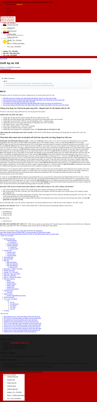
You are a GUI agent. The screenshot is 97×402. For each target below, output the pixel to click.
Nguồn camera (11, 284)
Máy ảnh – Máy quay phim (11, 53)
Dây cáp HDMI (8, 259)
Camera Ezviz (11, 252)
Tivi (8, 300)
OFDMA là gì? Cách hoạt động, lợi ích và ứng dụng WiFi (21, 321)
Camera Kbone (11, 255)
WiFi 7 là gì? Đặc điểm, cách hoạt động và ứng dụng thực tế (22, 323)
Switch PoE (10, 287)
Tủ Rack (6, 310)
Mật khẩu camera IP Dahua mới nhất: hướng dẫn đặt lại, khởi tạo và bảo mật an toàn (29, 98)
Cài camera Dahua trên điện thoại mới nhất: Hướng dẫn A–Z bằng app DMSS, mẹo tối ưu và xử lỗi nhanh (36, 105)
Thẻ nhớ (9, 292)
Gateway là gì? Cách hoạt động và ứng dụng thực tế (20, 331)
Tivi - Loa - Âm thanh (10, 299)
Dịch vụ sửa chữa (3, 58)
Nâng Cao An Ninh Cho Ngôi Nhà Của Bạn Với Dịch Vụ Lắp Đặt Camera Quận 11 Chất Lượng (29, 234)
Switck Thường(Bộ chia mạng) (16, 295)
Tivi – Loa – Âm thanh (14, 46)
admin (18, 67)
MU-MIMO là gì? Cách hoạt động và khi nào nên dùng (20, 320)
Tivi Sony (13, 307)
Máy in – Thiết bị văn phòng (15, 43)
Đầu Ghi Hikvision (12, 264)
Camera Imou (11, 254)
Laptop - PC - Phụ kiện (11, 272)
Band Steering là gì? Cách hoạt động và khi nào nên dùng (22, 316)
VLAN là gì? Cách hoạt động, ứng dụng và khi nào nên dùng (22, 328)
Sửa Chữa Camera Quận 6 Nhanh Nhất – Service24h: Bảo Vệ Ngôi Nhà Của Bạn (25, 232)
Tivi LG (12, 302)
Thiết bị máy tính (12, 37)
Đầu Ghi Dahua (12, 262)
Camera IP (13, 242)
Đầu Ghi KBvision (12, 265)
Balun (9, 280)
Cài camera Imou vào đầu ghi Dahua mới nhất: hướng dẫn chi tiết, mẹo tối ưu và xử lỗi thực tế (32, 103)
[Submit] (6, 41)
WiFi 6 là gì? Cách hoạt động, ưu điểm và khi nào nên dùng (22, 318)
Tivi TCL (12, 309)
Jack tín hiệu (11, 282)
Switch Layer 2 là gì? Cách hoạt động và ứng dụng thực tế (22, 326)
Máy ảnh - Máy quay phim (12, 274)
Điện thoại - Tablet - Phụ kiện (13, 269)
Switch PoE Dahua (13, 289)
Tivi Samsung (14, 304)
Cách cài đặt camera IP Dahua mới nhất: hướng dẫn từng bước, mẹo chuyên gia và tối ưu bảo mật (33, 100)
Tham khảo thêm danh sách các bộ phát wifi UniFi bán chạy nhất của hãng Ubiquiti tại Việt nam (30, 85)
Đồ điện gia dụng (9, 270)
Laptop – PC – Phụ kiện (14, 40)
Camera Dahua (12, 240)
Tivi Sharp (13, 305)
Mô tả (5, 81)
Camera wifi (11, 28)
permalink (39, 230)
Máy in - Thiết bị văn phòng (12, 277)
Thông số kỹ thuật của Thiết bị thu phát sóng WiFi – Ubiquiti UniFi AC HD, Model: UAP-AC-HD (29, 83)
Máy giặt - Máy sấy (10, 275)
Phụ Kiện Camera (9, 279)
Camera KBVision (12, 245)
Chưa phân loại (8, 257)
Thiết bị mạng (11, 34)
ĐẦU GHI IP (13, 267)
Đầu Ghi (6, 260)
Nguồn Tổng (11, 285)
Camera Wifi (14, 249)
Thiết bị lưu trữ (11, 31)
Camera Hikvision (12, 244)
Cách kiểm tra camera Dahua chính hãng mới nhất (19, 101)
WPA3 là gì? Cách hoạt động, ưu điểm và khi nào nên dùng (22, 325)
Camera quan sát (12, 25)
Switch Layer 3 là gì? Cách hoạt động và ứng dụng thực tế (22, 330)
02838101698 (19, 4)
